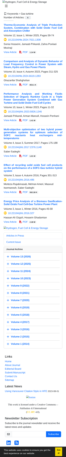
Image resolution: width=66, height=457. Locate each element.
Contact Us (11, 376)
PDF (28, 52)
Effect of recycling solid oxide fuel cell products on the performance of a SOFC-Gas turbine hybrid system (33, 168)
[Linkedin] (8, 443)
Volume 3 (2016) (20, 329)
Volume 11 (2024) (21, 271)
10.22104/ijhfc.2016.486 (21, 179)
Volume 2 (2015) (20, 336)
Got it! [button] (58, 451)
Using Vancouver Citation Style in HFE (26, 391)
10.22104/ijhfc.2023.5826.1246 (25, 111)
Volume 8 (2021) (20, 293)
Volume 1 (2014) (20, 344)
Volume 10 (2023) (21, 278)
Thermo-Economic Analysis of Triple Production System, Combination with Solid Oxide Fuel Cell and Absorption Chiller (33, 28)
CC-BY (31, 412)
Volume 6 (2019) (20, 307)
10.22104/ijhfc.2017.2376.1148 (25, 147)
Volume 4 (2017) (20, 322)
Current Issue (13, 242)
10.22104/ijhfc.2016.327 (21, 213)
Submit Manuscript (15, 372)
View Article (10, 52)
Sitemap (9, 380)
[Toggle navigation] (32, 6)
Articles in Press (15, 235)
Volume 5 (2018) (20, 314)
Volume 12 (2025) (21, 263)
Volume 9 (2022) (20, 285)
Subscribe (53, 434)
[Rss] (16, 443)
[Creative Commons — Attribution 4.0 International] (33, 398)
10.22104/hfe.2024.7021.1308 (24, 39)
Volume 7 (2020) (20, 300)
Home (8, 361)
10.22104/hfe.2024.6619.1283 (24, 76)
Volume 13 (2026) (21, 256)
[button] (35, 453)
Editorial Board (13, 368)
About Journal (12, 365)
